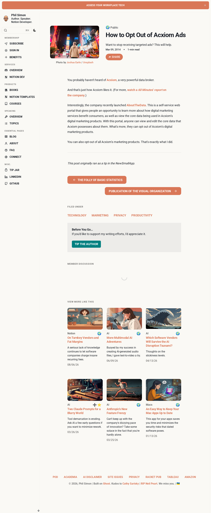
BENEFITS (16, 57)
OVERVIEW (16, 70)
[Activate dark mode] (34, 30)
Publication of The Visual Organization (140, 191)
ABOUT (14, 143)
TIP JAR (14, 170)
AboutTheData (136, 105)
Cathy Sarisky (130, 483)
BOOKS (14, 90)
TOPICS (14, 123)
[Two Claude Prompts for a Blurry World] (85, 410)
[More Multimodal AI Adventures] (124, 337)
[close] (205, 5)
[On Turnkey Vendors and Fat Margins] (85, 337)
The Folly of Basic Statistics (100, 180)
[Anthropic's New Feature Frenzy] (124, 410)
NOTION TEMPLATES (22, 96)
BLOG (13, 136)
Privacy (120, 215)
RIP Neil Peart (149, 483)
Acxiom (112, 80)
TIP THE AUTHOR (86, 244)
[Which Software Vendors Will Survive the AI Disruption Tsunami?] (163, 337)
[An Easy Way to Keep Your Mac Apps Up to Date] (163, 410)
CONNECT (15, 156)
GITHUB (14, 183)
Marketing (100, 215)
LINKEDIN (15, 176)
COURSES (15, 103)
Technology (76, 215)
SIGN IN (14, 50)
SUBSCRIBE (17, 43)
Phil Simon (18, 15)
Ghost (106, 483)
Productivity (141, 215)
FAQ (12, 150)
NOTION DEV (17, 77)
